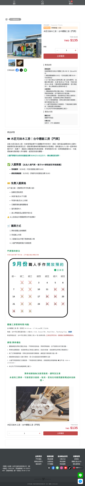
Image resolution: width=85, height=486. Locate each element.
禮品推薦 (50, 459)
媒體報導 (76, 456)
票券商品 (47, 28)
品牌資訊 (38, 456)
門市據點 (38, 459)
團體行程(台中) (76, 461)
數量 (45, 46)
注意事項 (47, 89)
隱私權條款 (76, 464)
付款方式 (63, 459)
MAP (70, 332)
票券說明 (47, 69)
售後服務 (63, 464)
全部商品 (50, 461)
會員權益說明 (63, 456)
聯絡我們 (38, 464)
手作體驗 (50, 464)
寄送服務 (63, 461)
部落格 (76, 459)
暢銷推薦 (50, 456)
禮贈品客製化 (38, 461)
